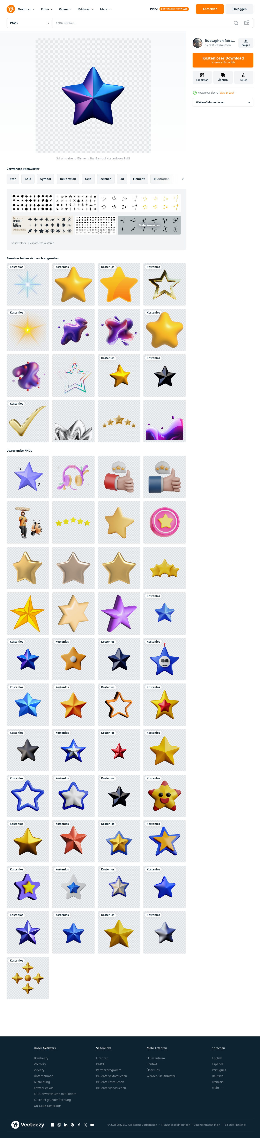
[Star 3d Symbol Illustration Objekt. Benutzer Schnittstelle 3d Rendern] (28, 477)
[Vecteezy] (11, 9)
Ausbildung (42, 1082)
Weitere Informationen (210, 102)
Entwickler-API (44, 1088)
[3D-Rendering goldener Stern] (164, 284)
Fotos (45, 9)
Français (217, 1082)
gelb (88, 179)
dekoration (68, 179)
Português (219, 1070)
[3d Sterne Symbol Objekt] (73, 522)
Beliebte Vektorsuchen (111, 1076)
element (139, 179)
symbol (45, 179)
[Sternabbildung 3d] (164, 522)
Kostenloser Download (223, 60)
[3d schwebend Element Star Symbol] (119, 375)
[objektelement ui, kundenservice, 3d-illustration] (73, 477)
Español (217, 1064)
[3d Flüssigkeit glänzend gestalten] (73, 330)
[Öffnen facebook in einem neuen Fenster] (52, 1125)
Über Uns (153, 1070)
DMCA (100, 1064)
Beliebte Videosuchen (111, 1088)
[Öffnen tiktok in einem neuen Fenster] (79, 1125)
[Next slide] (179, 179)
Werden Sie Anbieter (161, 1076)
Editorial (84, 9)
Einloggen (239, 9)
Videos (63, 9)
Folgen (246, 45)
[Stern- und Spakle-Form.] (28, 284)
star (13, 179)
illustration (162, 179)
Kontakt (152, 1064)
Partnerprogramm (108, 1070)
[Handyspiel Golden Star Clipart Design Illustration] (119, 284)
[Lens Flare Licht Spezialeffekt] (28, 330)
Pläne (154, 9)
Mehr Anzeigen (149, 225)
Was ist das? (227, 92)
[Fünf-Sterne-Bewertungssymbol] (119, 421)
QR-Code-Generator (47, 1106)
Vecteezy (40, 1064)
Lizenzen (102, 1058)
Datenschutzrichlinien (207, 1125)
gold (28, 179)
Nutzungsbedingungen (175, 1125)
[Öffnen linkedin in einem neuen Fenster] (65, 1125)
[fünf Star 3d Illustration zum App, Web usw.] (28, 522)
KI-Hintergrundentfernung (52, 1100)
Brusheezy (41, 1058)
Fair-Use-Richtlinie (235, 1125)
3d (122, 179)
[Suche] (235, 23)
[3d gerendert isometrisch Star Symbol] (73, 613)
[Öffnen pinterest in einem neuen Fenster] (72, 1125)
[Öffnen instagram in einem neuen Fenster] (59, 1125)
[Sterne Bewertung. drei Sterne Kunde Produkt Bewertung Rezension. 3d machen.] (164, 568)
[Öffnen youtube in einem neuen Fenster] (92, 1125)
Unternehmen (43, 1076)
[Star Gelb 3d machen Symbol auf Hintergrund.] (119, 522)
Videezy (39, 1070)
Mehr (103, 9)
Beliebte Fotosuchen (110, 1082)
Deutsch (217, 1076)
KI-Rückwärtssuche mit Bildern (55, 1094)
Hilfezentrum (156, 1058)
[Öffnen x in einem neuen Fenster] (85, 1125)
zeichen (106, 179)
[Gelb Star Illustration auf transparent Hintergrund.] (28, 613)
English (217, 1058)
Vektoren (24, 9)
